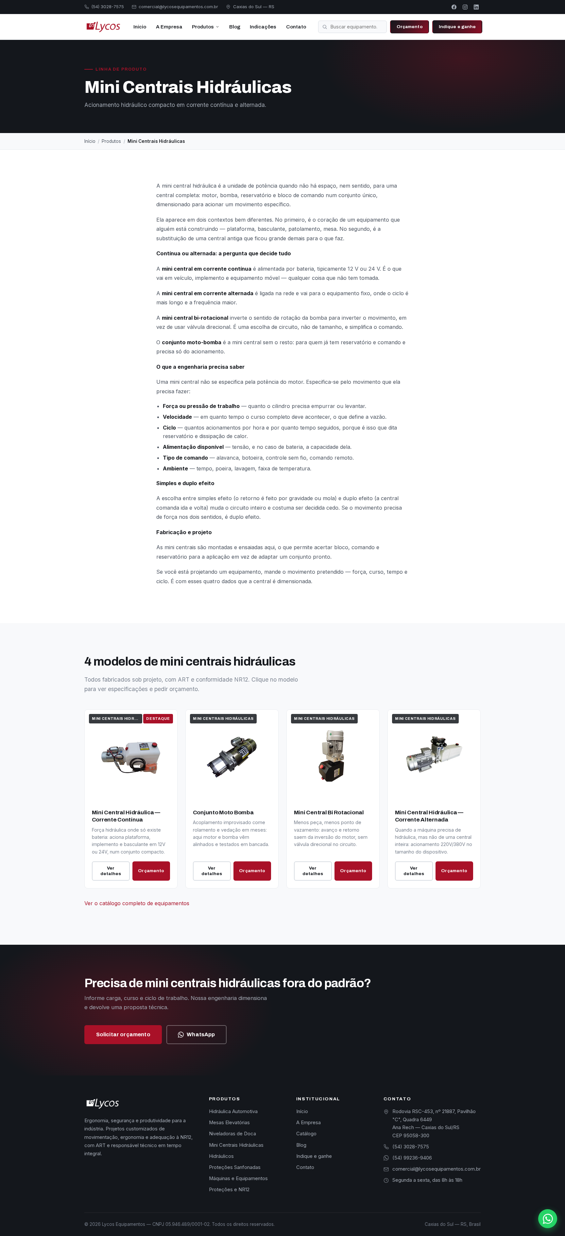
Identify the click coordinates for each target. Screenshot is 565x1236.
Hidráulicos (221, 1156)
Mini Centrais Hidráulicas (236, 1145)
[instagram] (465, 6)
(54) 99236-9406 (412, 1158)
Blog (234, 26)
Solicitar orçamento (123, 1034)
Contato (296, 26)
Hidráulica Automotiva (233, 1111)
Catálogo (306, 1134)
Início (139, 26)
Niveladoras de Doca (232, 1134)
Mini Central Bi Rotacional (329, 812)
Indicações (263, 26)
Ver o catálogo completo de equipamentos (136, 903)
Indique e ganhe (457, 26)
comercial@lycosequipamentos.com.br (436, 1169)
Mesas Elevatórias (229, 1123)
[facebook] (454, 6)
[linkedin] (476, 6)
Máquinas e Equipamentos (238, 1178)
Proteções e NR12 (229, 1190)
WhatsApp (201, 1034)
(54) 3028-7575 (410, 1147)
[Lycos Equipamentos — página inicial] (102, 26)
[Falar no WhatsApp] (547, 1218)
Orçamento (410, 26)
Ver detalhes (110, 871)
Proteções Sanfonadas (235, 1167)
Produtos (203, 26)
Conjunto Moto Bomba (223, 812)
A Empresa (169, 26)
